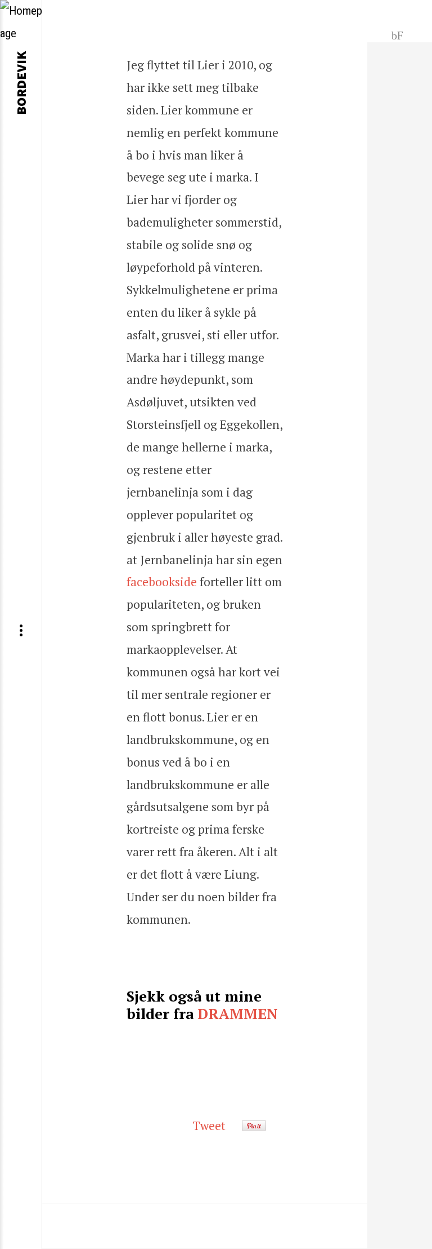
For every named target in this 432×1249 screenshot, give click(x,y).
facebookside (162, 582)
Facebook (398, 34)
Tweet (209, 1125)
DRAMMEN (237, 1013)
